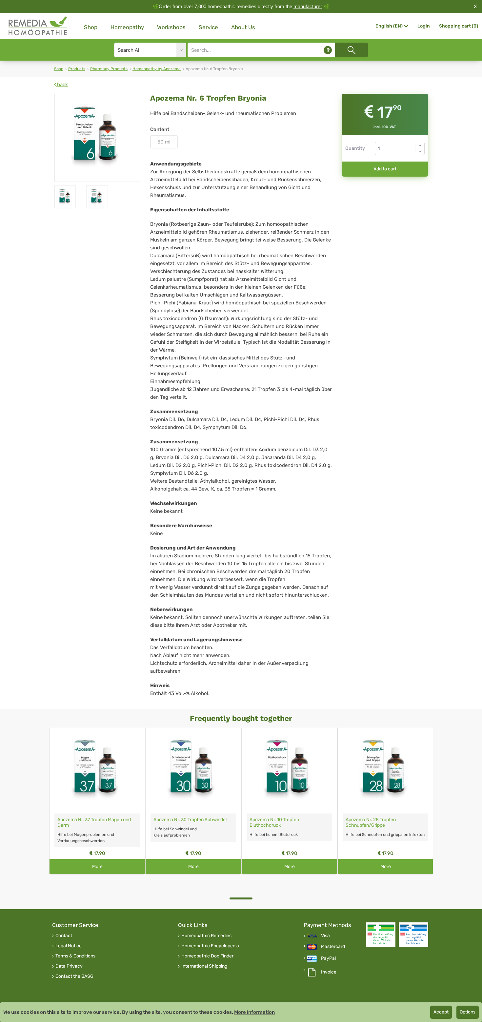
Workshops (171, 27)
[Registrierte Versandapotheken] (380, 934)
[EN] (38, 26)
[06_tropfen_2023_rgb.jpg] (97, 138)
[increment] (420, 145)
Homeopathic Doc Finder (207, 956)
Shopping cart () (458, 26)
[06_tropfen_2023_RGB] (65, 196)
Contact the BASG (74, 976)
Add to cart (384, 169)
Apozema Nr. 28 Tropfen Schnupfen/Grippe (371, 822)
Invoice (328, 972)
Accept (441, 1012)
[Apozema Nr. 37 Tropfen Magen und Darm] (97, 771)
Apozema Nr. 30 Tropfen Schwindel (190, 819)
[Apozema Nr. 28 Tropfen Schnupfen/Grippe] (385, 771)
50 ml (164, 142)
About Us (243, 27)
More (97, 866)
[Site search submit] (351, 50)
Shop (90, 27)
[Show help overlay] (328, 50)
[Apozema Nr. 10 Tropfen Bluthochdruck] (289, 771)
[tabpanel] (97, 801)
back (62, 84)
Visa (325, 936)
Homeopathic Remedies (206, 936)
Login (423, 26)
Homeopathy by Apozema (156, 69)
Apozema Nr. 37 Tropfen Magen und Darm (94, 822)
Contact (63, 936)
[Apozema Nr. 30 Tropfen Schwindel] (193, 771)
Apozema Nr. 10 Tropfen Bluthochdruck (274, 822)
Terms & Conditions (75, 956)
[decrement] (420, 151)
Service (208, 27)
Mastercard (333, 946)
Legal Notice (68, 946)
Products (76, 69)
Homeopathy (127, 27)
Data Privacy (69, 966)
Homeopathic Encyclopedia (210, 946)
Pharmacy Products (109, 69)
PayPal (328, 958)
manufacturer (307, 6)
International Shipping (204, 966)
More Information (254, 1012)
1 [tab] (241, 898)
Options (467, 1012)
